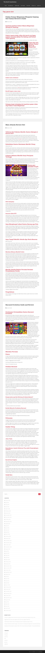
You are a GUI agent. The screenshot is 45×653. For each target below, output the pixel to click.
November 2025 (8, 517)
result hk (5, 640)
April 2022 (7, 606)
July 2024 (7, 551)
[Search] (39, 494)
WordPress (40, 651)
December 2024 (8, 540)
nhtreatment (18, 389)
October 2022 (8, 595)
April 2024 (7, 557)
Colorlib (33, 651)
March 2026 (8, 508)
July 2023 (7, 576)
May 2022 (7, 604)
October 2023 (8, 570)
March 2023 (8, 584)
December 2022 (8, 591)
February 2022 (8, 610)
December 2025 (8, 515)
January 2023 (8, 589)
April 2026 (7, 506)
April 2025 (7, 532)
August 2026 (8, 500)
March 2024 (8, 559)
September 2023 (9, 572)
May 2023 (7, 580)
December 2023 (8, 565)
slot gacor (20, 139)
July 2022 (7, 601)
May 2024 (7, 555)
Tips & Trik (28, 5)
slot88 (18, 87)
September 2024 (9, 546)
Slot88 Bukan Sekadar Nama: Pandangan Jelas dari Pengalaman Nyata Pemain (18, 621)
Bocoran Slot (10, 5)
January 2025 (8, 538)
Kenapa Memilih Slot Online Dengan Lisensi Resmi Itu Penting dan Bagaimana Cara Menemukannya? (22, 623)
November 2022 (8, 593)
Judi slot (5, 642)
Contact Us (34, 5)
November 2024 (8, 542)
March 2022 (8, 608)
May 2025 (7, 529)
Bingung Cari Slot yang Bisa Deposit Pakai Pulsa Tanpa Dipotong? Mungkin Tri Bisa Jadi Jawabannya (22, 625)
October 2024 (8, 544)
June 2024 (7, 553)
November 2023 (8, 568)
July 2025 (7, 525)
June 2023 (7, 578)
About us (39, 5)
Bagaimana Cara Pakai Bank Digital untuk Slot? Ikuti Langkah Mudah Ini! (17, 619)
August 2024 (8, 549)
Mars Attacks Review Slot (15, 125)
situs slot (6, 636)
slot (5, 638)
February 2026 (8, 510)
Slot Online (23, 5)
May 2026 (7, 504)
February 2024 (8, 561)
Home (6, 5)
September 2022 (9, 597)
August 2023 (8, 574)
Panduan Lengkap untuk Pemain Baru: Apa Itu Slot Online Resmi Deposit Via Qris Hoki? (19, 617)
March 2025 (8, 534)
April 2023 (7, 582)
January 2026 (8, 513)
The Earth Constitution (10, 2)
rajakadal (6, 644)
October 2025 (8, 519)
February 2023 (8, 587)
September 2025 (9, 521)
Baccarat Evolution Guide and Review (20, 305)
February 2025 (8, 536)
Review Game (17, 5)
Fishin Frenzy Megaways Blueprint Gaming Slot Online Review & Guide (22, 18)
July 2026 (7, 502)
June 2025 (7, 527)
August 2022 (8, 599)
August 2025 (8, 523)
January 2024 (8, 563)
